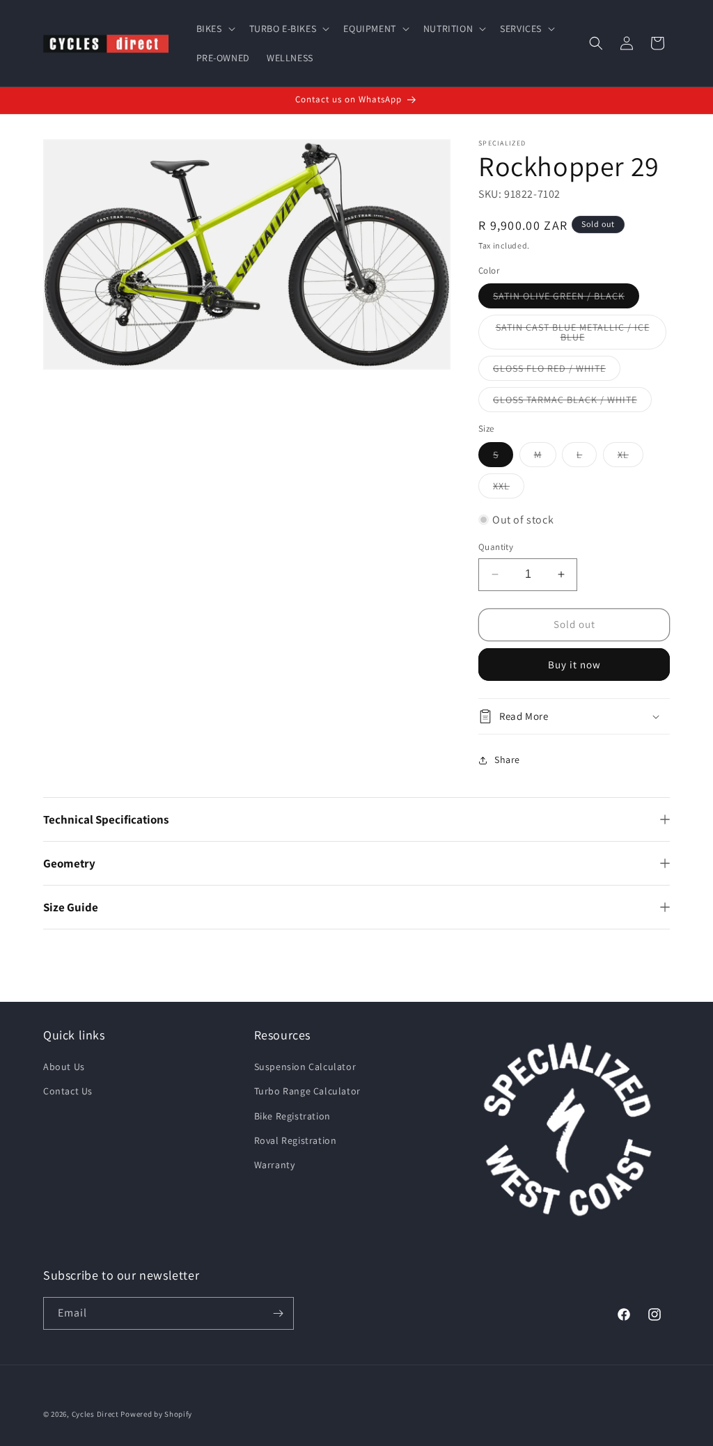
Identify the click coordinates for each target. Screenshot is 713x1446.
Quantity (495, 547)
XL (630, 457)
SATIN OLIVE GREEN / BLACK (566, 298)
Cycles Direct (95, 1414)
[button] (214, 28)
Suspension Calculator (305, 1066)
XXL (508, 488)
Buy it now (574, 664)
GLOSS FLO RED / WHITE (556, 371)
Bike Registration (292, 1116)
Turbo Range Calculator (307, 1091)
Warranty (274, 1164)
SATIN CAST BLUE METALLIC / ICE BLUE (573, 335)
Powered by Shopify (156, 1414)
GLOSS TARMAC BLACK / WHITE (572, 402)
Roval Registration (295, 1140)
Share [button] (507, 759)
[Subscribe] (278, 1313)
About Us (64, 1066)
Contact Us (68, 1091)
